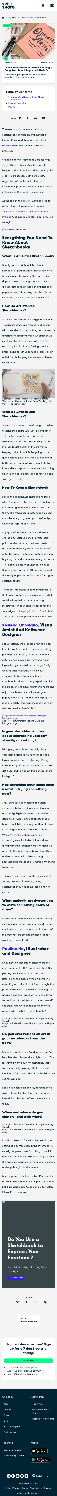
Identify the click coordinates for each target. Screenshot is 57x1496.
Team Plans (38, 1404)
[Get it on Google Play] (40, 1462)
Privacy (16, 1488)
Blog (6, 1421)
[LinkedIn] (13, 1476)
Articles (12, 18)
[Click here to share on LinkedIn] (35, 118)
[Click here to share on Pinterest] (43, 118)
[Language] (43, 5)
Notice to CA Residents (27, 1493)
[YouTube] (18, 1476)
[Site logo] (9, 5)
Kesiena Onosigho (17, 103)
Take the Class (16, 1278)
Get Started (28, 1360)
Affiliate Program (12, 1426)
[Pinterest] (22, 1476)
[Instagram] (9, 1476)
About (6, 1404)
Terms (25, 1488)
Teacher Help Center (14, 1455)
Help (7, 1488)
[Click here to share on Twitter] (19, 118)
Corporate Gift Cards (43, 1419)
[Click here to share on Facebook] (27, 118)
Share (12, 118)
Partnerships (10, 1432)
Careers (7, 1409)
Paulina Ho (13, 107)
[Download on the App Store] (39, 1453)
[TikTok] (26, 1476)
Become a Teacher (13, 1450)
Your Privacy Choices (40, 1488)
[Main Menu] (52, 5)
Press (6, 1415)
